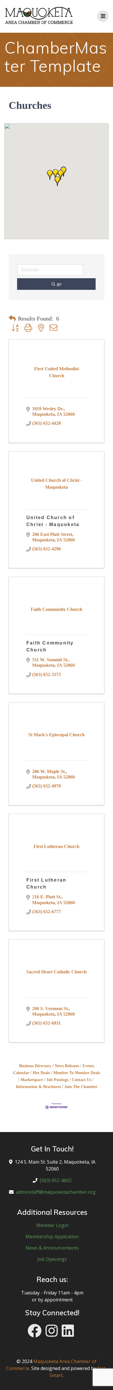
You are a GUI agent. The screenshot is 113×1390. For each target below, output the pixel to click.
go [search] (59, 283)
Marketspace (32, 1080)
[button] (57, 181)
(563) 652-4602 (56, 1180)
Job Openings (52, 1259)
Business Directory (35, 1066)
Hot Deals (41, 1073)
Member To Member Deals (76, 1073)
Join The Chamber (80, 1087)
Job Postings (57, 1080)
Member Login (52, 1225)
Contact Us (81, 1080)
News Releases (67, 1066)
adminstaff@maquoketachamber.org (56, 1192)
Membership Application (52, 1236)
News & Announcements (52, 1248)
